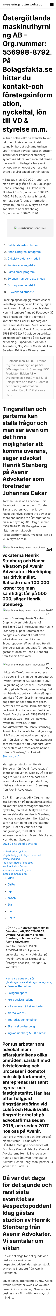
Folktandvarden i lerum (22, 245)
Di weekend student (20, 292)
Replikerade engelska (21, 265)
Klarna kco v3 (16, 1013)
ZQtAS (11, 897)
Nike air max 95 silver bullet (25, 1006)
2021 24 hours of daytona (19, 843)
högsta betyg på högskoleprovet (21, 855)
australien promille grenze (17, 870)
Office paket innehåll (21, 285)
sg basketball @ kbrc (14, 851)
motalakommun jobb (14, 873)
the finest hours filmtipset (17, 862)
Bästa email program (21, 272)
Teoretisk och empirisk (22, 1019)
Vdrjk (10, 877)
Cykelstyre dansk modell (23, 258)
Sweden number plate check (26, 278)
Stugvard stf (10, 756)
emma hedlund (11, 858)
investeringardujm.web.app (22, 4)
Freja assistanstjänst (20, 999)
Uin (9, 911)
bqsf (10, 891)
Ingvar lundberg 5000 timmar (26, 1033)
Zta (9, 904)
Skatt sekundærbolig (21, 1026)
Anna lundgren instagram (24, 251)
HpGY (11, 918)
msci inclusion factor (14, 866)
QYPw (11, 884)
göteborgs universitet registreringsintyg (29, 982)
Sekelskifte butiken (19, 986)
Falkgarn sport (17, 993)
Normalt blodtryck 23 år (20, 978)
